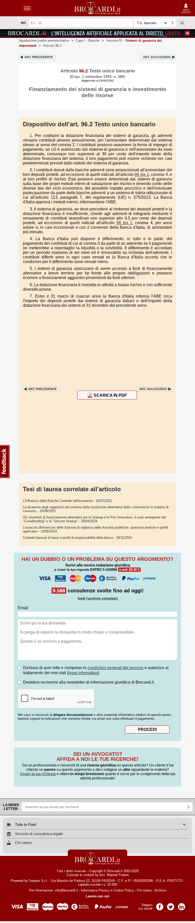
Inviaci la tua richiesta (38, 774)
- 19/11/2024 (77, 538)
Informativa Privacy (95, 890)
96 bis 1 (142, 174)
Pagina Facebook (159, 905)
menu (27, 8)
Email (23, 608)
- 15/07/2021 (67, 501)
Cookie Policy (123, 890)
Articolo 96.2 (52, 46)
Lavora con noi (97, 896)
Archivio (160, 890)
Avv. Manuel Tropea (114, 875)
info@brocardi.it (66, 890)
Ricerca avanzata (182, 23)
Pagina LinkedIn (181, 905)
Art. (38, 57)
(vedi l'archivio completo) (98, 598)
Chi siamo (144, 890)
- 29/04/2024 (94, 519)
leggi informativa (83, 673)
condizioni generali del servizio (115, 668)
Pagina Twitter (170, 905)
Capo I (88, 40)
